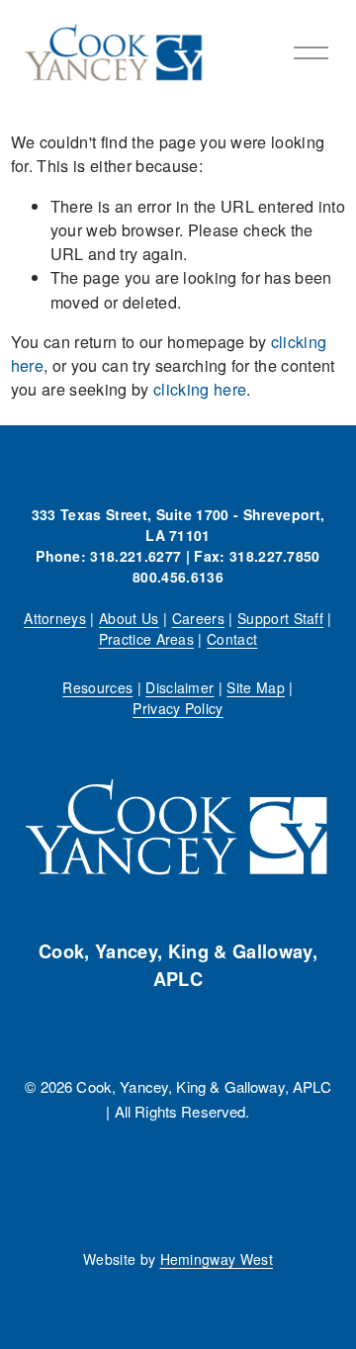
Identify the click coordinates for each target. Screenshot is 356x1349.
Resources (97, 687)
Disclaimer (179, 687)
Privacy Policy (178, 708)
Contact (232, 639)
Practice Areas (147, 639)
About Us (129, 618)
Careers (198, 618)
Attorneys (55, 618)
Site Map (255, 687)
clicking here (199, 389)
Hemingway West (217, 1259)
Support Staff (280, 618)
